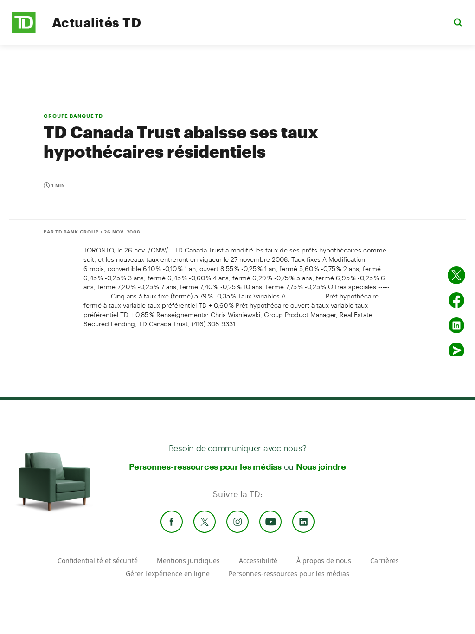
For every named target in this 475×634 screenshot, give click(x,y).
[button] (458, 22)
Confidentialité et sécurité (98, 560)
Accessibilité (258, 560)
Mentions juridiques (188, 560)
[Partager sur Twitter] (456, 275)
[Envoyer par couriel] (456, 350)
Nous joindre (321, 466)
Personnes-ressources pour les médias (205, 466)
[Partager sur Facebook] (456, 300)
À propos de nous (323, 560)
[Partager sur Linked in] (456, 325)
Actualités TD (96, 22)
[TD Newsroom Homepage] (24, 30)
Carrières (384, 560)
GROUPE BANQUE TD (73, 116)
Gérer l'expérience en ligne (168, 573)
